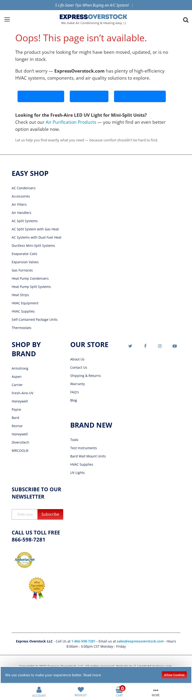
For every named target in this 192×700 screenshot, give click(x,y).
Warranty (77, 384)
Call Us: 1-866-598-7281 (140, 96)
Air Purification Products (71, 122)
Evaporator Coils (24, 253)
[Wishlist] (81, 689)
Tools (74, 439)
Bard (15, 417)
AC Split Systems (25, 221)
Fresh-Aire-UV (22, 393)
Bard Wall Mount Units (88, 456)
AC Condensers (24, 188)
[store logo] (93, 20)
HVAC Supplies (23, 311)
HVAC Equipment (25, 303)
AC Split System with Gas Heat (35, 229)
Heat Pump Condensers (30, 278)
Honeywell (20, 401)
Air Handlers (21, 212)
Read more (92, 675)
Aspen (17, 376)
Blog (73, 400)
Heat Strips (20, 295)
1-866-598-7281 (83, 641)
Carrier (17, 385)
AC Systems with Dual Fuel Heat (36, 237)
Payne (16, 409)
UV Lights (77, 472)
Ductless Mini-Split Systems (33, 245)
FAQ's (74, 392)
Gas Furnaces (22, 270)
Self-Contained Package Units (35, 319)
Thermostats (21, 327)
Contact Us (78, 367)
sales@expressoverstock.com (140, 641)
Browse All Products (41, 96)
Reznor (17, 426)
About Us (77, 359)
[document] (96, 674)
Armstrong (20, 368)
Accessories (21, 196)
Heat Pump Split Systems (31, 286)
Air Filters (19, 204)
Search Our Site (89, 96)
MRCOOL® (20, 450)
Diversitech (20, 442)
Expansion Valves (25, 262)
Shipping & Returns (85, 375)
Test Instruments (83, 448)
